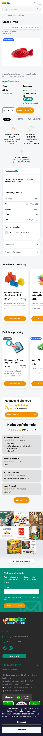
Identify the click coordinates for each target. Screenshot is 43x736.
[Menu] (40, 3)
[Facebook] (4, 648)
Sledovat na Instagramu (23, 561)
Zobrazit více (21, 500)
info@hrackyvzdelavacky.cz (17, 637)
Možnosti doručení (30, 103)
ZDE (34, 716)
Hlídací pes (36, 119)
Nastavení (21, 722)
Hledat (37, 9)
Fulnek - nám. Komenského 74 (15, 675)
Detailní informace (9, 81)
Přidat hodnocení (12, 415)
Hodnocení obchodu (21, 424)
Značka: (6, 33)
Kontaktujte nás (14, 656)
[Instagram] (10, 648)
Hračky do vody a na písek (20, 233)
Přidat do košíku (23, 110)
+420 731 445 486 (14, 641)
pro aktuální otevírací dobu (16, 691)
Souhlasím (21, 730)
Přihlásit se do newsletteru (14, 606)
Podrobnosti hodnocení (31, 27)
